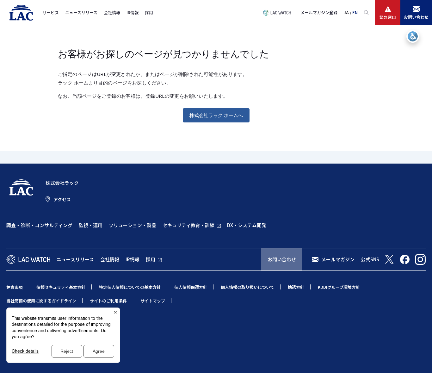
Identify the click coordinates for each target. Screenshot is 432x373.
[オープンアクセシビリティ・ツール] (412, 36)
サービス (50, 12)
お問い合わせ (282, 259)
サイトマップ (152, 301)
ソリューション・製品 (132, 225)
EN (355, 12)
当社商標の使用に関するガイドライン (41, 301)
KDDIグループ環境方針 (339, 287)
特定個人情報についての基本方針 (130, 287)
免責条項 (14, 287)
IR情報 (133, 12)
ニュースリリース (81, 12)
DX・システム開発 (246, 225)
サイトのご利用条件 (108, 301)
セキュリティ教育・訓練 (188, 225)
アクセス (62, 199)
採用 (149, 12)
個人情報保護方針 (190, 287)
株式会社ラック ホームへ (216, 115)
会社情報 (112, 12)
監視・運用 (90, 225)
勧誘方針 (296, 287)
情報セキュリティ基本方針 (60, 287)
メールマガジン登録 (318, 12)
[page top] (420, 359)
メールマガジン (338, 259)
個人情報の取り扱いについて (247, 287)
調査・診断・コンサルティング (39, 225)
